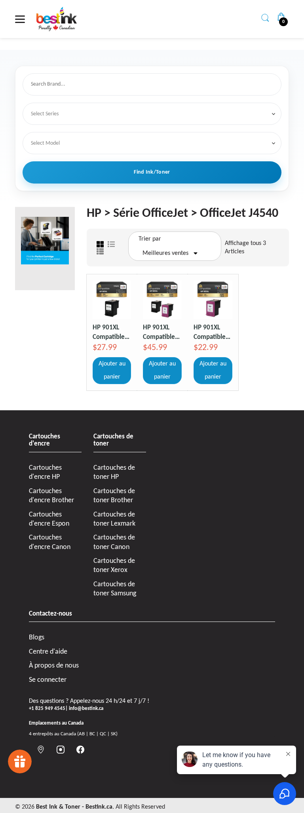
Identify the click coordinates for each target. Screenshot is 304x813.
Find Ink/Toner (152, 172)
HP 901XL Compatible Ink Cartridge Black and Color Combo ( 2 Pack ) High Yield (161, 332)
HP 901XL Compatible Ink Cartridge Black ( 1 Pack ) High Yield (111, 332)
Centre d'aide (48, 652)
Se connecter (47, 680)
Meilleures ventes (165, 253)
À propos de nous (54, 666)
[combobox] (153, 84)
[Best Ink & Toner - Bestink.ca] (56, 19)
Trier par (150, 239)
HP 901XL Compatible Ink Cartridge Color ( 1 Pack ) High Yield (212, 332)
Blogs (36, 637)
